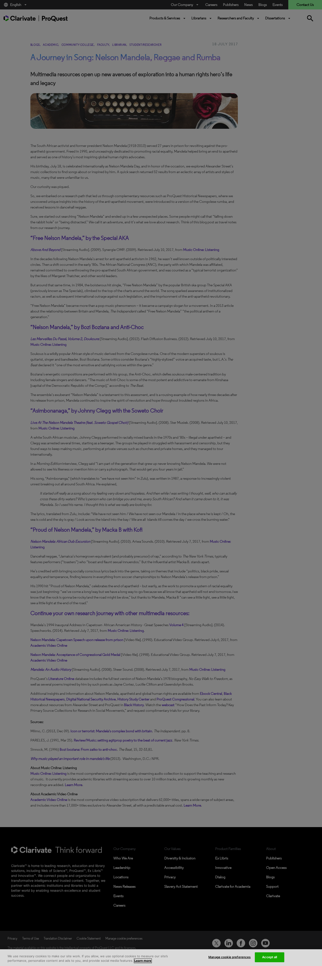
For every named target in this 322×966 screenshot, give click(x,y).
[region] (161, 957)
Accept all (269, 957)
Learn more (142, 961)
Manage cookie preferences (229, 957)
